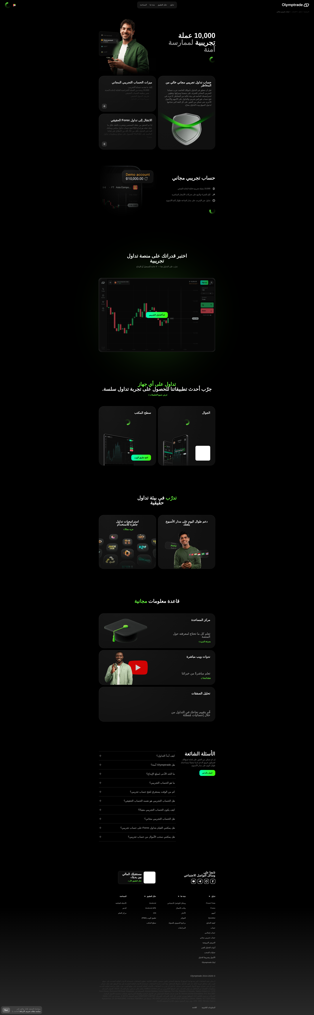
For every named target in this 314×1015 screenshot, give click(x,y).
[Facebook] (212, 881)
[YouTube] (193, 881)
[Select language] (14, 5)
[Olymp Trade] (295, 5)
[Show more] (104, 106)
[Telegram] (200, 881)
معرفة (205, 641)
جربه (129, 529)
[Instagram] (206, 881)
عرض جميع (159, 395)
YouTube (206, 678)
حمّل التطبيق (135, 881)
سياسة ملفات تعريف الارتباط (30, 1011)
